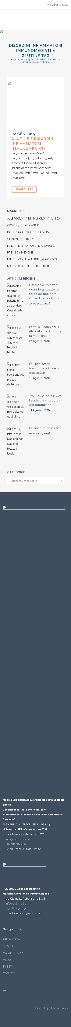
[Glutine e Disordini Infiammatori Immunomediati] (35, 104)
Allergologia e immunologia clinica (33, 218)
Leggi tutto (24, 189)
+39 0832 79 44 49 (57, 4)
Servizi (8, 946)
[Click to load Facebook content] (4, 991)
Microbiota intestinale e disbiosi (30, 266)
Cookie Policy (59, 1008)
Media (7, 959)
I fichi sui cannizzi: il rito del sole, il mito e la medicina (45, 331)
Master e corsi (14, 953)
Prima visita (11, 939)
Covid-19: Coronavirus (23, 225)
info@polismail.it (16, 903)
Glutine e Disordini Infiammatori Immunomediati (33, 143)
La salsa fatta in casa (45, 428)
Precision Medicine (20, 252)
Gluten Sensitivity (20, 238)
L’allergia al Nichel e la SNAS (28, 232)
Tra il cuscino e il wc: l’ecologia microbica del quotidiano (45, 400)
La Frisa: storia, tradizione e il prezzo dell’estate (45, 368)
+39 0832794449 (16, 844)
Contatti (9, 973)
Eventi (7, 966)
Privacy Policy (39, 1008)
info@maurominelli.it (18, 839)
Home (13, 59)
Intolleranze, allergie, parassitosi (32, 259)
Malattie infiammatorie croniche (31, 245)
